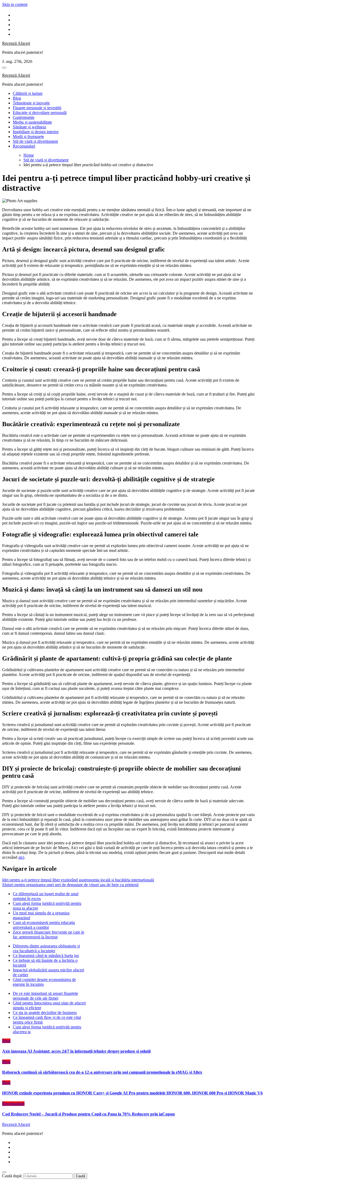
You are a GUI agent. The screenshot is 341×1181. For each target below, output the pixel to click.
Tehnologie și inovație (31, 103)
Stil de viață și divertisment (35, 141)
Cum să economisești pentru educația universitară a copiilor (44, 925)
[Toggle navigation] (4, 67)
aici (21, 857)
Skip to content (14, 4)
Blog (17, 98)
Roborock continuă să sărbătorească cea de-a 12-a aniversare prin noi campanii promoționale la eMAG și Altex (102, 1072)
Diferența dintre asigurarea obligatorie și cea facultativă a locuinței (46, 948)
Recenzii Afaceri (16, 43)
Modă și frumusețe (28, 136)
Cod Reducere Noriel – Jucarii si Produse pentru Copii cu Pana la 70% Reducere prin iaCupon (88, 1114)
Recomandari (24, 146)
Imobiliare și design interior (36, 131)
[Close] (4, 1172)
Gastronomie (23, 117)
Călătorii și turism (27, 93)
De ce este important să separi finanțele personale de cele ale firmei (45, 995)
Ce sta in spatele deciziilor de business (45, 1012)
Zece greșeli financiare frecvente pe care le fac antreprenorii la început (48, 934)
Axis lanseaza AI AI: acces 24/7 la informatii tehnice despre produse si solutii (76, 1051)
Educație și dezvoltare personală (40, 112)
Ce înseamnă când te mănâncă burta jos (46, 955)
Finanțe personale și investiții (37, 107)
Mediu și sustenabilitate (32, 122)
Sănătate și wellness (29, 127)
